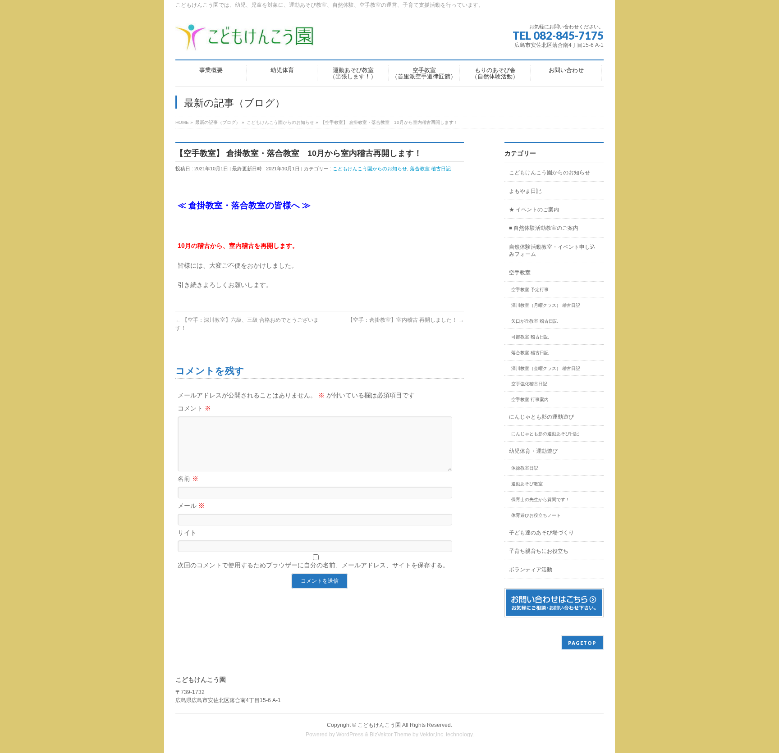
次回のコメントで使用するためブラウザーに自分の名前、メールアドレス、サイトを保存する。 (313, 565)
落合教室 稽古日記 (430, 168)
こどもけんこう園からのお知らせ (370, 168)
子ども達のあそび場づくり (541, 532)
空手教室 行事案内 (530, 399)
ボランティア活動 (530, 569)
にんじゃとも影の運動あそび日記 (545, 433)
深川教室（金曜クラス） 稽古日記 (545, 368)
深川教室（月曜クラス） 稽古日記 (545, 305)
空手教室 (520, 272)
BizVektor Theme (390, 734)
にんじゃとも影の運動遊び (541, 417)
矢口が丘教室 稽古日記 (534, 321)
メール (191, 505)
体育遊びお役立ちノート (536, 515)
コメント (194, 408)
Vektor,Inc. (432, 734)
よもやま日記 (525, 191)
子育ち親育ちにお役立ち (538, 551)
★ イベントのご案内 (534, 209)
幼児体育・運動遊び (533, 451)
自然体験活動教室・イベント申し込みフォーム (552, 250)
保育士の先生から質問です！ (540, 499)
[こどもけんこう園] (244, 40)
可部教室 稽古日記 (530, 336)
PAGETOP (582, 643)
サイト (187, 532)
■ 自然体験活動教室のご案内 (543, 228)
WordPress (349, 734)
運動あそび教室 (527, 483)
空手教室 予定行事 (530, 289)
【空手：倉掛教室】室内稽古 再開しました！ (406, 320)
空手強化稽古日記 (529, 383)
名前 (188, 478)
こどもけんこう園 (379, 725)
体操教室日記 (524, 467)
